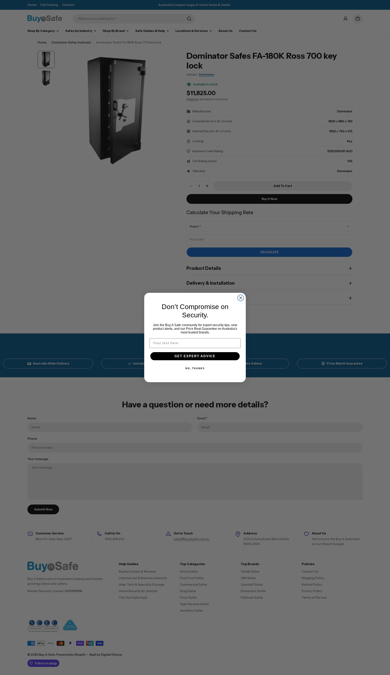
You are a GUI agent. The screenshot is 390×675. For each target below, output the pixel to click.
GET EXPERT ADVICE (195, 356)
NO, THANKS (195, 368)
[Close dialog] (241, 298)
